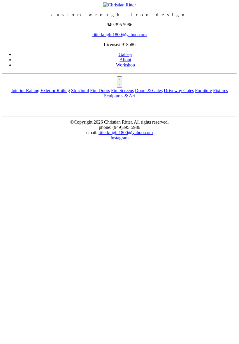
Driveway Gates (179, 90)
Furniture (203, 90)
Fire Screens (122, 90)
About (125, 59)
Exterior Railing (55, 90)
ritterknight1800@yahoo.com (119, 34)
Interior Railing (25, 90)
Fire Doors (100, 90)
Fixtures (220, 90)
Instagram (119, 137)
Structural (80, 90)
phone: (105, 127)
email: (91, 132)
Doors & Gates (149, 90)
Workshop (125, 64)
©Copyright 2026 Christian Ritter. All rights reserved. (119, 122)
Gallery (125, 54)
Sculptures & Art (119, 95)
